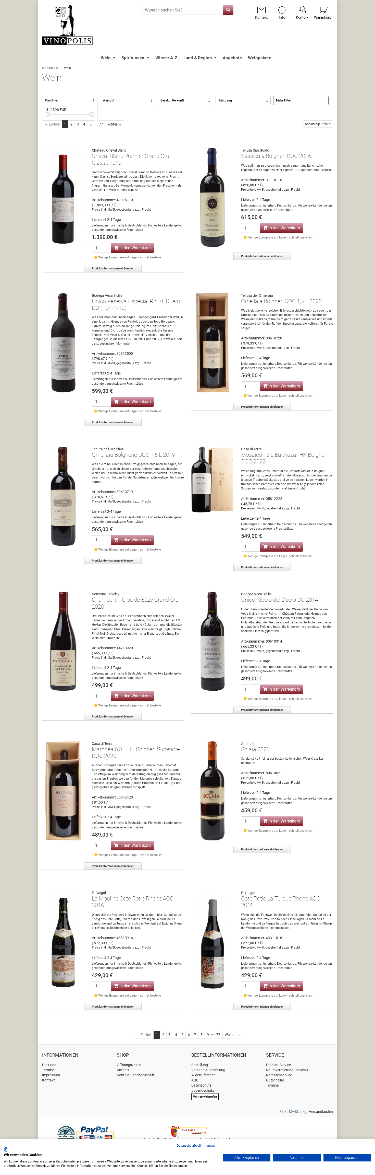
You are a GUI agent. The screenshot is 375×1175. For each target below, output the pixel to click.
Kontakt (48, 1080)
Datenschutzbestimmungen (196, 1145)
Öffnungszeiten (129, 1065)
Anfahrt (123, 1070)
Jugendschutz (202, 1090)
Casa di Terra (251, 449)
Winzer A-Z (166, 57)
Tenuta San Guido (255, 150)
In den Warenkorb (134, 247)
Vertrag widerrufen (205, 1096)
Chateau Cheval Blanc (109, 150)
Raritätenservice (279, 1075)
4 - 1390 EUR (56, 110)
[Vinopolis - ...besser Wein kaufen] (88, 25)
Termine (48, 1070)
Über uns (49, 1065)
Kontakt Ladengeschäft (135, 1075)
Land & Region (198, 57)
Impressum (51, 1075)
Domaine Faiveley (105, 594)
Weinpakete (259, 57)
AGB (194, 1080)
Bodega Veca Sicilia (107, 295)
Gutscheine (275, 1080)
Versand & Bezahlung (208, 1070)
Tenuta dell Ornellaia (257, 295)
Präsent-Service (278, 1065)
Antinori (247, 743)
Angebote (232, 57)
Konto (301, 17)
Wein (106, 57)
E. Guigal (99, 893)
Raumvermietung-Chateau (287, 1070)
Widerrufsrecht (203, 1075)
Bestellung (199, 1065)
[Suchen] (228, 10)
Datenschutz (201, 1085)
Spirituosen (133, 57)
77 (101, 124)
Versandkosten (321, 1112)
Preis (316, 124)
